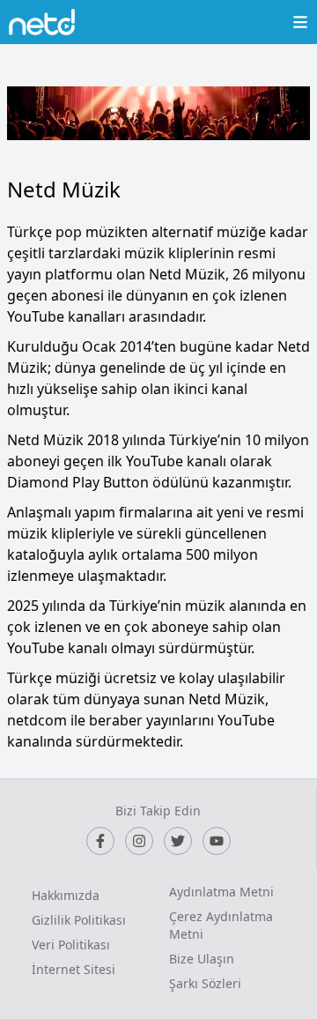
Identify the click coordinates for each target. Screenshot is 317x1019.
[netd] (42, 22)
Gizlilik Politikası (79, 919)
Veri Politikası (71, 944)
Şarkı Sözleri (205, 983)
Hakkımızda (66, 895)
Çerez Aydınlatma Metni (221, 925)
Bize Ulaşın (201, 958)
